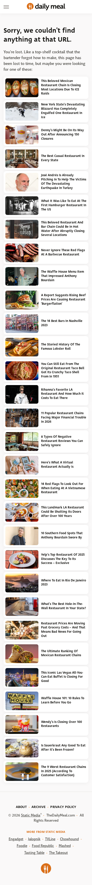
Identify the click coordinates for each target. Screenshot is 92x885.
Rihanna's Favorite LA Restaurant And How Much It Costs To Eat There (62, 394)
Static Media (30, 815)
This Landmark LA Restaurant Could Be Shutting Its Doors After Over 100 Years (62, 511)
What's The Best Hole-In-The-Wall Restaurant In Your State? (63, 606)
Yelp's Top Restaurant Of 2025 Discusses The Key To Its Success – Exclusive (63, 559)
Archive (38, 806)
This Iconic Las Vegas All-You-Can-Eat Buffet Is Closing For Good (62, 677)
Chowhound (69, 839)
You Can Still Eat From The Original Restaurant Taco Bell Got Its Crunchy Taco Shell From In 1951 (62, 370)
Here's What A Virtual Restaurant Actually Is (57, 464)
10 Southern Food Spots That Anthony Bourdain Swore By (62, 535)
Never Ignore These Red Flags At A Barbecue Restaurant (63, 252)
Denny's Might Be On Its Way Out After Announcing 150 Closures (62, 134)
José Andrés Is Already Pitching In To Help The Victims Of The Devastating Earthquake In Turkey (63, 181)
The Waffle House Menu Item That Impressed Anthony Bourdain (62, 276)
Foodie (22, 845)
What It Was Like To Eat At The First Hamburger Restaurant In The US (63, 205)
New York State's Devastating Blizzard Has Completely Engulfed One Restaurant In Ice (63, 110)
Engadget (16, 839)
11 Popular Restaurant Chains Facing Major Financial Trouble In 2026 (63, 417)
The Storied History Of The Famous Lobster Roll (60, 346)
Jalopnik (34, 839)
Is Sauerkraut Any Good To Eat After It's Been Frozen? (63, 747)
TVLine (50, 839)
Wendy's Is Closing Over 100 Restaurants (61, 724)
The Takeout (58, 852)
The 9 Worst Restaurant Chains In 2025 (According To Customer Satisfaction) (63, 771)
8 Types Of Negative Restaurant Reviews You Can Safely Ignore (62, 441)
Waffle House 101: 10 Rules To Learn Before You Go (62, 700)
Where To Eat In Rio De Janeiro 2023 (63, 582)
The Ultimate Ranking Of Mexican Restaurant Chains (61, 653)
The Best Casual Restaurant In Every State (62, 158)
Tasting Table (34, 852)
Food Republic (43, 845)
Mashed (65, 845)
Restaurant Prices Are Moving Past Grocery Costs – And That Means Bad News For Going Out (63, 629)
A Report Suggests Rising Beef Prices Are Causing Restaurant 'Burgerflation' (63, 299)
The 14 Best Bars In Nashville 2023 (61, 323)
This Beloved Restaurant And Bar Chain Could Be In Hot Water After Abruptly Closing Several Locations (63, 228)
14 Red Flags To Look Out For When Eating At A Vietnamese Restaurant (63, 488)
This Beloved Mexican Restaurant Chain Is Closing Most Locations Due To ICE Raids (61, 87)
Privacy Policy (63, 806)
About (21, 806)
